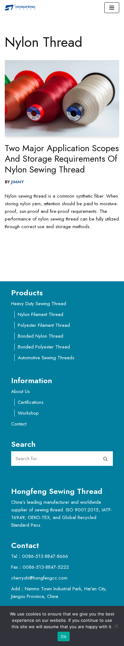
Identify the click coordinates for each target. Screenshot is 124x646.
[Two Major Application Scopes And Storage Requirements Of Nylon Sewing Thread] (62, 98)
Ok (63, 636)
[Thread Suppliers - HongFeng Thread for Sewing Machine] (21, 7)
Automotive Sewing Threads (46, 357)
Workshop (28, 413)
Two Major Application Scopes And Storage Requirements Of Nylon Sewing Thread (62, 159)
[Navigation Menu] (111, 7)
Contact (18, 423)
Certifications (31, 402)
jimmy (17, 182)
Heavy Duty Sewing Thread (38, 303)
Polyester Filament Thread (44, 325)
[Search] (106, 458)
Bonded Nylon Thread (40, 336)
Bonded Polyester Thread (44, 346)
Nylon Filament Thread (40, 314)
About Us (20, 391)
